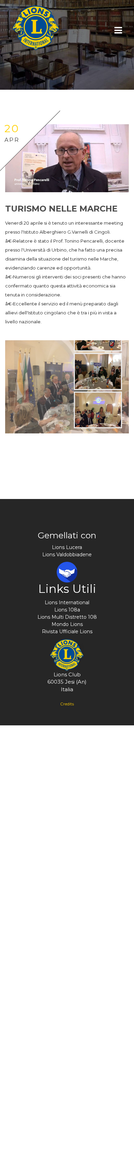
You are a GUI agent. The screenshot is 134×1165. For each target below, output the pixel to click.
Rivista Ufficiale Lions (67, 631)
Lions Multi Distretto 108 (67, 617)
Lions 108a (67, 610)
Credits (67, 703)
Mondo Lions (67, 624)
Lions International (67, 602)
